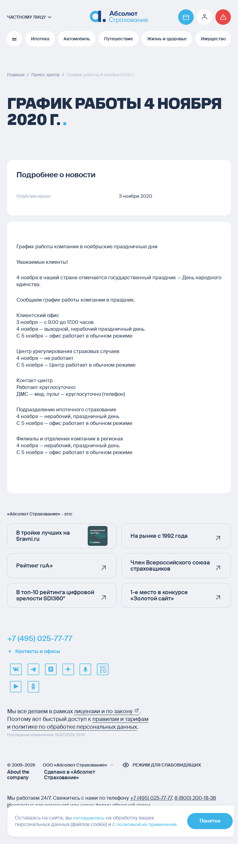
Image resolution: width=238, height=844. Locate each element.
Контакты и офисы (37, 651)
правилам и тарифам (120, 719)
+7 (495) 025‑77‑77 (151, 798)
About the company (18, 774)
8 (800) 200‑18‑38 (195, 798)
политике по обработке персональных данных (74, 727)
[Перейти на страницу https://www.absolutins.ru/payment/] (186, 17)
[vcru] (102, 669)
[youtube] (15, 686)
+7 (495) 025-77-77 (39, 638)
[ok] (33, 686)
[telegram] (33, 669)
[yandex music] (85, 669)
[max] (50, 669)
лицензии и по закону (104, 711)
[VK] (15, 669)
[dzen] (68, 669)
